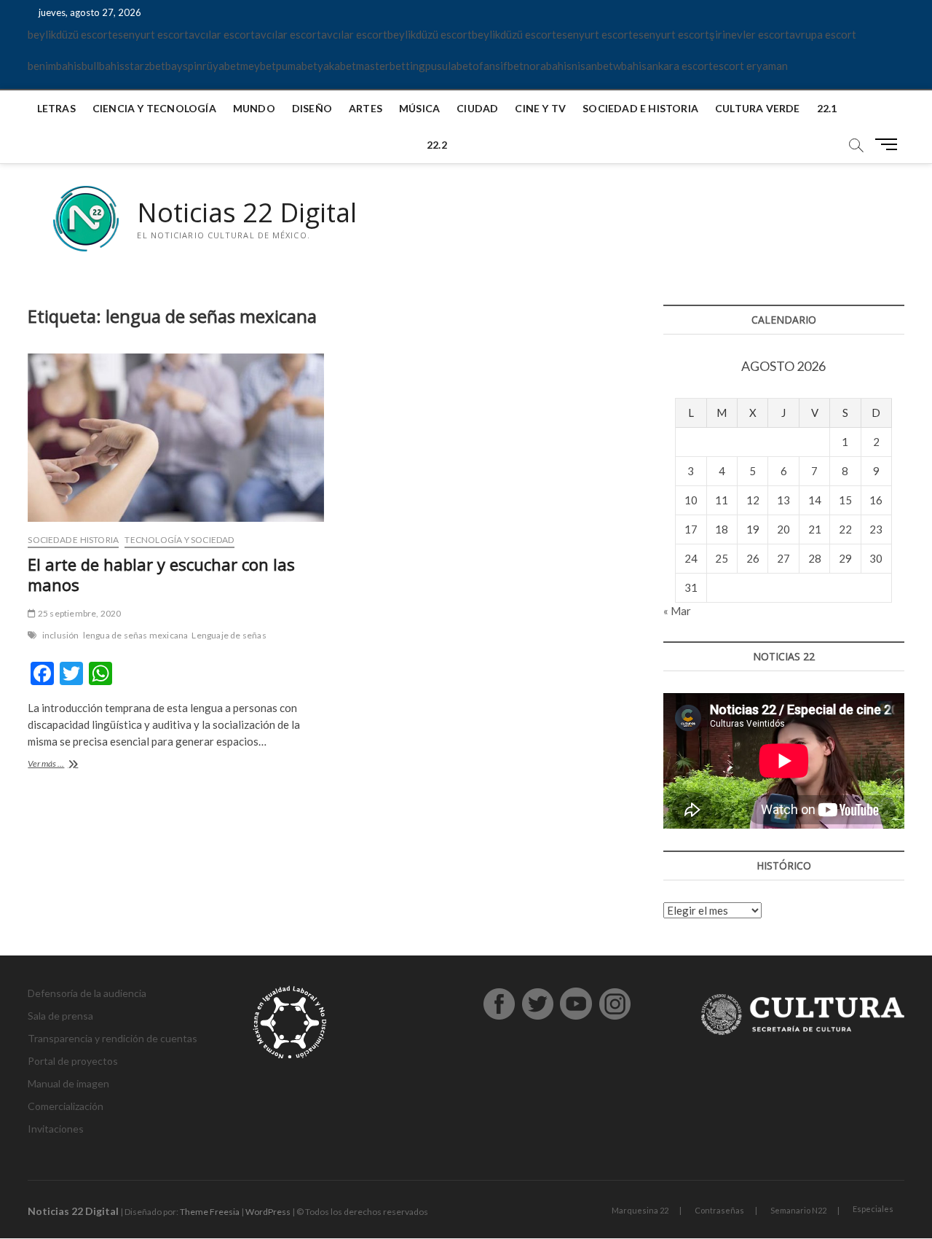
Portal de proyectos (73, 1061)
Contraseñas (719, 1210)
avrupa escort (822, 34)
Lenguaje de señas (228, 635)
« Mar (677, 610)
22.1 (827, 108)
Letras (56, 108)
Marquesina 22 (640, 1210)
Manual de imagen (68, 1083)
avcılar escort (222, 34)
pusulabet (449, 65)
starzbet (145, 65)
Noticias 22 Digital (247, 213)
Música (419, 108)
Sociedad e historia (640, 108)
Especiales (873, 1208)
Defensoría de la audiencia (87, 993)
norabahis (548, 65)
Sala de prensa (60, 1015)
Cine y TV (540, 108)
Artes (365, 108)
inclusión (60, 635)
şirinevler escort (749, 34)
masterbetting (390, 65)
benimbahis (55, 65)
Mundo (254, 108)
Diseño (312, 108)
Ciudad (477, 108)
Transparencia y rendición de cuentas (112, 1038)
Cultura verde (757, 108)
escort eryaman (750, 65)
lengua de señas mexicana (136, 635)
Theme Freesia (210, 1211)
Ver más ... (61, 765)
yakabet (336, 65)
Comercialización (65, 1106)
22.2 (437, 144)
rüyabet (221, 65)
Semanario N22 (798, 1210)
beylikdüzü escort (70, 34)
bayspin (183, 65)
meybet (258, 65)
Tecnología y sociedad (179, 539)
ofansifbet (498, 65)
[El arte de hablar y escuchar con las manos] (175, 438)
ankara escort (680, 65)
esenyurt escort (150, 34)
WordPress (268, 1211)
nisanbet (592, 65)
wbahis (630, 65)
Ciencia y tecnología (154, 108)
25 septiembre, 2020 (78, 613)
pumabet (296, 65)
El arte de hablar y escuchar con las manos (161, 574)
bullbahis (103, 65)
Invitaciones (56, 1128)
